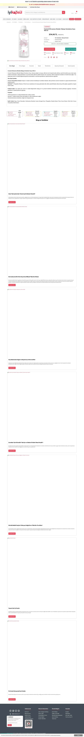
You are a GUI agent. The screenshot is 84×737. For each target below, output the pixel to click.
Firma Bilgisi (22, 66)
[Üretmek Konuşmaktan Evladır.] (41, 655)
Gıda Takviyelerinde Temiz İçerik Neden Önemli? (21, 194)
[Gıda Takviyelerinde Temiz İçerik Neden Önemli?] (41, 157)
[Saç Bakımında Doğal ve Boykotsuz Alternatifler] (41, 323)
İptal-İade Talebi (68, 715)
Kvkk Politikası (54, 711)
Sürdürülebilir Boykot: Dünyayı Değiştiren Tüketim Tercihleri (25, 525)
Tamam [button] (78, 735)
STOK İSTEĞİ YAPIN (49, 49)
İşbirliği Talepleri (28, 717)
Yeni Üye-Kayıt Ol (68, 717)
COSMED (47, 26)
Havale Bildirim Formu (42, 715)
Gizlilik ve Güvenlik (55, 713)
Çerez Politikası (55, 717)
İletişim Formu (28, 715)
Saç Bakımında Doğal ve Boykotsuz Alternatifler (21, 359)
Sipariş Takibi (41, 713)
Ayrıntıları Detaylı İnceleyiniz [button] (55, 735)
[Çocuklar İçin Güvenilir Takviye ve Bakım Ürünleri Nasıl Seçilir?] (41, 406)
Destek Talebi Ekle (42, 718)
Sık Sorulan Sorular (22, 7)
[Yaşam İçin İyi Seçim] (41, 572)
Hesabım (67, 711)
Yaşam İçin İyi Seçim (14, 608)
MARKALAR (71, 19)
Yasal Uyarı (54, 718)
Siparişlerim (67, 713)
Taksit (39, 66)
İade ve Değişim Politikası (43, 711)
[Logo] (15, 12)
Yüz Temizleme (58, 37)
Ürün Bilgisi (12, 66)
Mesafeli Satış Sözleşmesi (57, 715)
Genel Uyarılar (71, 66)
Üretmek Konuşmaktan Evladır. (17, 691)
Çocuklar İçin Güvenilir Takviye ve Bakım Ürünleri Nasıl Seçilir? (25, 442)
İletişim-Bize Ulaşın (35, 7)
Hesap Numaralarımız (29, 718)
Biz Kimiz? (11, 7)
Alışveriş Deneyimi (59, 66)
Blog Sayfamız (28, 713)
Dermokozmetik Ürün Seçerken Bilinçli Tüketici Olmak (23, 276)
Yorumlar (31, 66)
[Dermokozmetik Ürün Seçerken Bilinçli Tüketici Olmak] (41, 240)
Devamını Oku (12, 202)
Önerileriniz (47, 66)
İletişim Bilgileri (41, 717)
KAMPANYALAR (78, 19)
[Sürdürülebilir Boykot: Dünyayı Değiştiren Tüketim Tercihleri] (41, 489)
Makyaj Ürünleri (65, 37)
